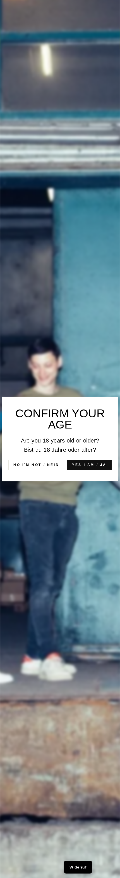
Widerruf (78, 867)
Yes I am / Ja (89, 465)
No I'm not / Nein (36, 465)
